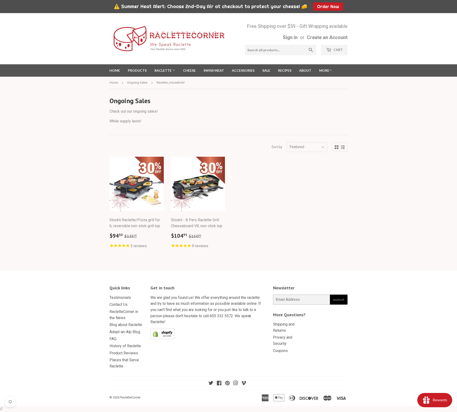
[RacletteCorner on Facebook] (219, 383)
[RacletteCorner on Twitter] (211, 383)
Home (114, 70)
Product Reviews (123, 353)
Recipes (284, 70)
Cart (338, 50)
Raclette (163, 70)
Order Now (328, 6)
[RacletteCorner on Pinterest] (227, 383)
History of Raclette (125, 346)
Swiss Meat (214, 70)
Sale (266, 70)
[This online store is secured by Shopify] (162, 338)
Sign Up (338, 299)
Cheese (189, 70)
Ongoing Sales (137, 82)
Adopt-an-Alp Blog (124, 332)
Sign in (290, 37)
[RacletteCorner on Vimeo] (243, 383)
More (324, 70)
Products (137, 70)
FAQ (112, 339)
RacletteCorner (130, 397)
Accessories (243, 70)
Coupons (280, 350)
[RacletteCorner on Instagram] (235, 383)
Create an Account (327, 37)
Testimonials (120, 297)
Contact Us (118, 304)
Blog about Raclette (125, 324)
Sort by (277, 147)
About (305, 70)
